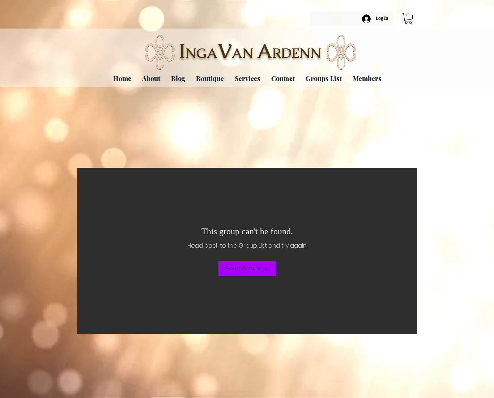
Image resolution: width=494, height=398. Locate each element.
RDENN (296, 53)
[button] (408, 18)
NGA (201, 53)
